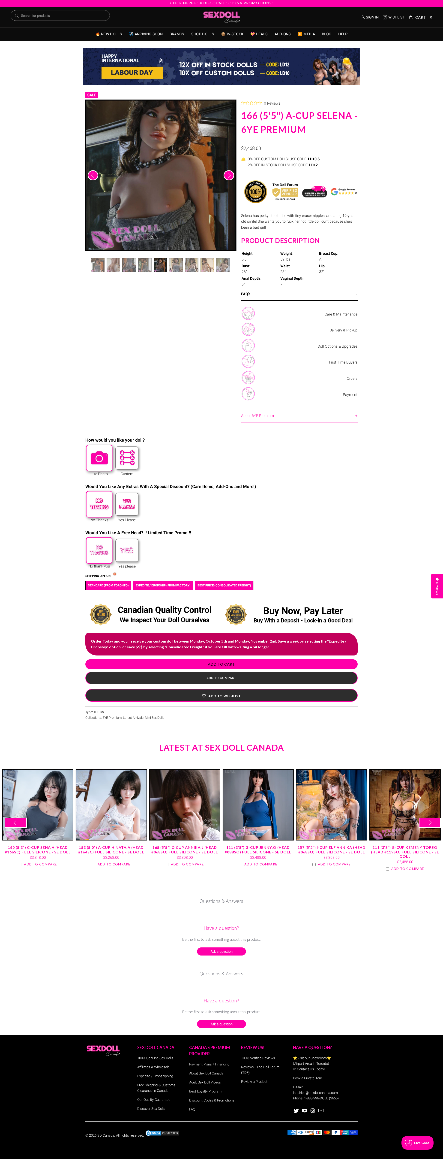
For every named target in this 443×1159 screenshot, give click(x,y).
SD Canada (105, 1135)
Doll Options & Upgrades (337, 346)
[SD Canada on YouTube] (304, 1111)
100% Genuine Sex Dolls (155, 1058)
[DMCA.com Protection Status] (162, 1135)
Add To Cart (221, 664)
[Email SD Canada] (321, 1111)
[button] (221, 695)
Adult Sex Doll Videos (205, 1082)
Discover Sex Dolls (151, 1109)
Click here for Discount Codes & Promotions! (221, 3)
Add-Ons (283, 34)
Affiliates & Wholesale (153, 1067)
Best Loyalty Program (205, 1091)
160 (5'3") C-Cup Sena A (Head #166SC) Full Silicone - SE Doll (37, 804)
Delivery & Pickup (343, 330)
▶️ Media (306, 34)
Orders (352, 378)
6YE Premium (112, 718)
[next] (229, 175)
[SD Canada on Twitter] (296, 1111)
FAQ (192, 1109)
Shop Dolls (202, 34)
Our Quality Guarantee (153, 1100)
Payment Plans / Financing (209, 1064)
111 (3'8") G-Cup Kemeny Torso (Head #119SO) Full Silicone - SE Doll (404, 804)
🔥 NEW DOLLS (109, 34)
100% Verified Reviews (258, 1058)
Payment (350, 394)
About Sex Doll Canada (206, 1073)
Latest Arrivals (133, 718)
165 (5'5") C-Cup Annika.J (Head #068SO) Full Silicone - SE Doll (184, 804)
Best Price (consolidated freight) (224, 585)
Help (342, 34)
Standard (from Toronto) (108, 585)
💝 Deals (259, 34)
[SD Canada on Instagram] (312, 1111)
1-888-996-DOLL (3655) (321, 1098)
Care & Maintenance (341, 314)
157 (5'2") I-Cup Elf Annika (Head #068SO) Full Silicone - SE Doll (331, 804)
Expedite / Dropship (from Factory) (163, 585)
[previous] (93, 175)
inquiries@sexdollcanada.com (315, 1093)
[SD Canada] (221, 17)
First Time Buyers (343, 362)
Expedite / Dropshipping (155, 1076)
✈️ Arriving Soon (146, 34)
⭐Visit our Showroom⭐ (312, 1058)
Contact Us (305, 1069)
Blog (326, 34)
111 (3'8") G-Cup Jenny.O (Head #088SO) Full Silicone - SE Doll (258, 804)
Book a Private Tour (307, 1078)
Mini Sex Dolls (154, 718)
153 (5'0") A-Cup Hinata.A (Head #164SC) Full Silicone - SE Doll (111, 804)
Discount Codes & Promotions (211, 1100)
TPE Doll (99, 712)
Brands (177, 34)
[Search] (17, 16)
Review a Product (254, 1082)
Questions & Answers (221, 901)
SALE (91, 95)
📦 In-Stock (232, 34)
